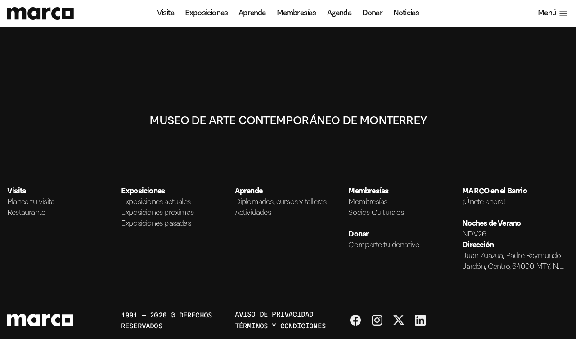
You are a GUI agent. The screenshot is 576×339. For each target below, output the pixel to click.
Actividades (253, 213)
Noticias (406, 13)
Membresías (296, 13)
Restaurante (26, 213)
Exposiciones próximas (157, 213)
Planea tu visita (30, 202)
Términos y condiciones (280, 325)
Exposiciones (206, 13)
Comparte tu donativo (383, 245)
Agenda (339, 13)
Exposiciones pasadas (156, 223)
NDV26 (474, 234)
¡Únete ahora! (483, 202)
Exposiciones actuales (155, 202)
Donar (372, 13)
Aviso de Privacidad (274, 313)
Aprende (252, 13)
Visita (165, 13)
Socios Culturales (375, 213)
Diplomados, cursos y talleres (281, 202)
